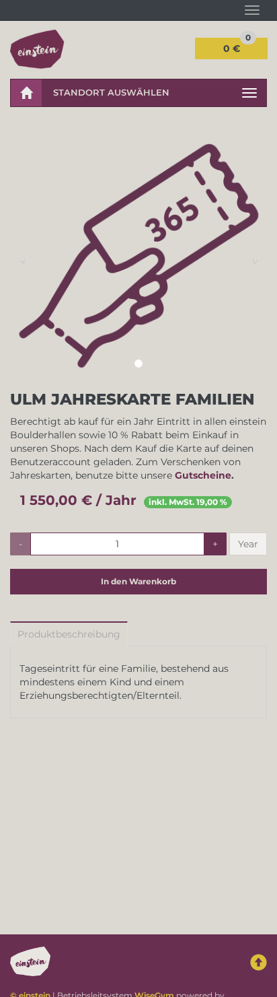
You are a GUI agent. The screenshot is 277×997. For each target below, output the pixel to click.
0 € (237, 46)
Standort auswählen (111, 92)
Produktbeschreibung (68, 634)
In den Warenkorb (138, 581)
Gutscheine (203, 475)
